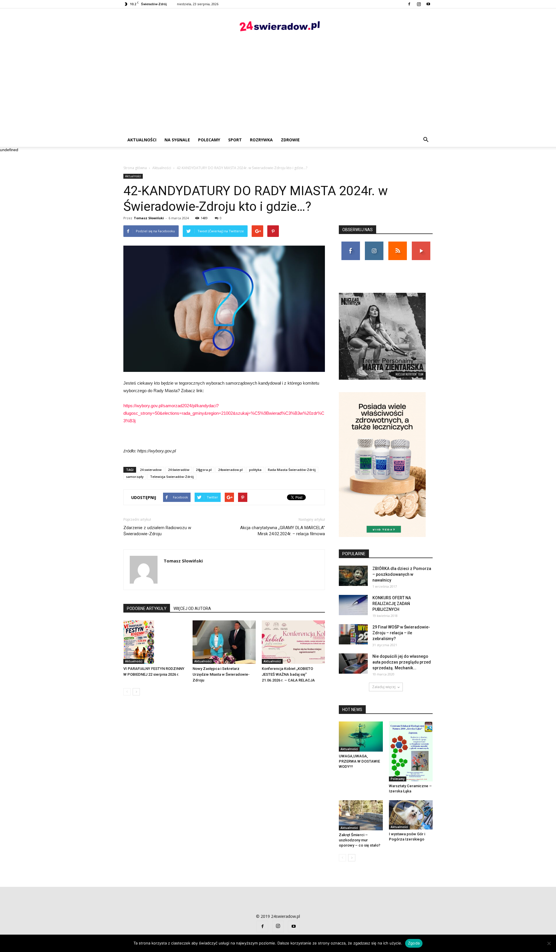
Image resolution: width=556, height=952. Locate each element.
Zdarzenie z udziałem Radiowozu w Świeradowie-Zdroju (157, 530)
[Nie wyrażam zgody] (549, 943)
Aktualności (141, 139)
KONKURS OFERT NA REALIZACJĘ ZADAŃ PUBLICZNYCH (391, 603)
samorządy (135, 476)
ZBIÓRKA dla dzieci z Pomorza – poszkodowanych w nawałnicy (401, 574)
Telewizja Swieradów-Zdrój (172, 476)
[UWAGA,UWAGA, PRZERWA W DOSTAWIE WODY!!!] (361, 736)
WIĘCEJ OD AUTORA (192, 608)
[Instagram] (418, 4)
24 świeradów (178, 469)
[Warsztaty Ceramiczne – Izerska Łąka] (411, 751)
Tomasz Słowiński (149, 218)
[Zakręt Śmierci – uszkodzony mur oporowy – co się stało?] (361, 815)
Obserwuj (374, 244)
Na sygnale (177, 139)
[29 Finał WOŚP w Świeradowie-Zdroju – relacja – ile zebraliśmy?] (353, 634)
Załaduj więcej (384, 686)
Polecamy (209, 139)
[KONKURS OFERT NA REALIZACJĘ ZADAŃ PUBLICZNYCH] (353, 605)
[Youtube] (428, 4)
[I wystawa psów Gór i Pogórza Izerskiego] (411, 814)
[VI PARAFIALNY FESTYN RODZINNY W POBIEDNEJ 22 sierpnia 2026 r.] (154, 642)
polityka (255, 469)
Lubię (350, 244)
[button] (426, 140)
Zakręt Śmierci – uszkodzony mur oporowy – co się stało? (359, 840)
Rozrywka (261, 139)
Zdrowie (290, 139)
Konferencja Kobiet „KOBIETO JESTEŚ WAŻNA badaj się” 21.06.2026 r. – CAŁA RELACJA (288, 674)
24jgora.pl (204, 469)
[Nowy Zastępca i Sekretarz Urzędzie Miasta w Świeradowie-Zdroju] (224, 642)
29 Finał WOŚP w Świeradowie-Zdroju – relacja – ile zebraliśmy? (401, 633)
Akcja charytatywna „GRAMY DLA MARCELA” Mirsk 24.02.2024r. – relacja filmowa (282, 530)
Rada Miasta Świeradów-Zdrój (292, 469)
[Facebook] (409, 4)
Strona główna (135, 167)
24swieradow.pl (230, 469)
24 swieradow (151, 469)
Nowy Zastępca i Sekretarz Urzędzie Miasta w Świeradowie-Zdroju (221, 674)
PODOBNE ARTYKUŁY (147, 608)
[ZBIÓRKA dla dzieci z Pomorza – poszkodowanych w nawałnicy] (353, 576)
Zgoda (414, 943)
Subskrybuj (421, 244)
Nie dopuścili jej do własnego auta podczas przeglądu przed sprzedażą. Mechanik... (401, 662)
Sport (235, 139)
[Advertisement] (278, 89)
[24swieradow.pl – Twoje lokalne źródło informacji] (278, 27)
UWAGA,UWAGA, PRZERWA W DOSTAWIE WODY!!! (359, 761)
